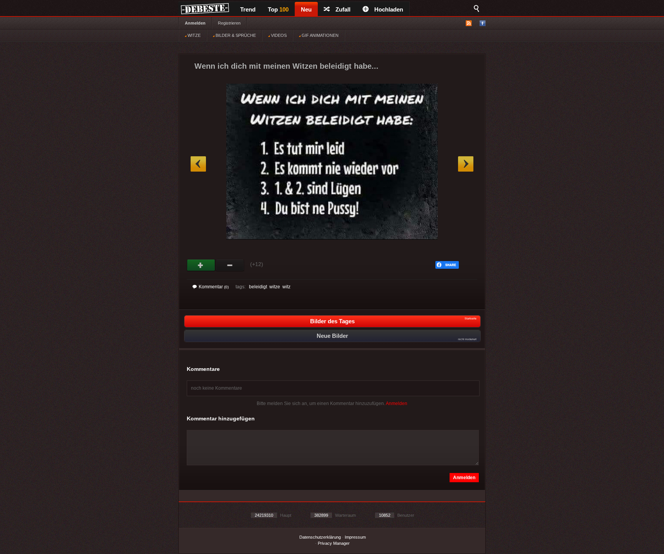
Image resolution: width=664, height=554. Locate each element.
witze (274, 286)
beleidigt (258, 286)
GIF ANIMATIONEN (319, 35)
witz (286, 286)
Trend (248, 9)
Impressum (355, 537)
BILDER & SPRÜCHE (235, 35)
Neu (306, 9)
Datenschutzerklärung (320, 537)
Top (278, 9)
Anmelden (195, 23)
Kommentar (214, 286)
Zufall (342, 9)
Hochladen (388, 9)
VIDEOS (278, 35)
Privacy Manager (334, 543)
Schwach (230, 265)
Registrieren (229, 23)
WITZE (193, 35)
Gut (201, 265)
